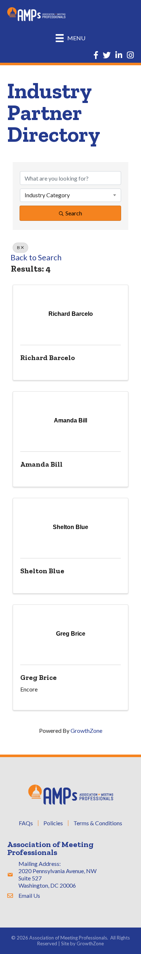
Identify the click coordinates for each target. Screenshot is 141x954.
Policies (53, 823)
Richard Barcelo (47, 357)
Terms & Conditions (97, 823)
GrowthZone (86, 730)
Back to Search (35, 257)
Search (73, 213)
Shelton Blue (42, 570)
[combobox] (70, 195)
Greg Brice (38, 677)
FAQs (26, 823)
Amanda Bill (41, 464)
